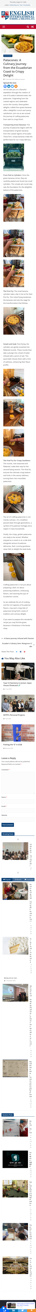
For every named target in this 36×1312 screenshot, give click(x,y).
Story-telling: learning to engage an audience (30, 1193)
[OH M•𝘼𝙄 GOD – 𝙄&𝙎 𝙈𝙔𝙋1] (15, 1165)
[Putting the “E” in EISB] (18, 726)
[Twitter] (12, 86)
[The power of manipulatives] (15, 1239)
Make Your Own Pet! (30, 1127)
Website (4, 815)
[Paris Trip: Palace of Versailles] (15, 1273)
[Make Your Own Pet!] (15, 1134)
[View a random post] (32, 27)
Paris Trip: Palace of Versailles (31, 1267)
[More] (16, 86)
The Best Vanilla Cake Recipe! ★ (31, 950)
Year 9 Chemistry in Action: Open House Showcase (17, 684)
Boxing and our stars (10, 978)
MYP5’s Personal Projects (14, 715)
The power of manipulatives (30, 1231)
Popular (8, 880)
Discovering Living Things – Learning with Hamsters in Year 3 (31, 903)
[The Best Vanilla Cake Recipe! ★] (15, 946)
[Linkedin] (8, 86)
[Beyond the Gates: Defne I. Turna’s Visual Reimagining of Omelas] (15, 1068)
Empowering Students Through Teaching (31, 856)
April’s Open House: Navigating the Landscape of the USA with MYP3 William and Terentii (31, 1016)
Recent (19, 880)
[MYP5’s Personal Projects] (18, 696)
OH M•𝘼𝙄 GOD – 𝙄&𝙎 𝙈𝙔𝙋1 (30, 1159)
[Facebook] (5, 86)
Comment (5, 770)
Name (4, 797)
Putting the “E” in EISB (12, 744)
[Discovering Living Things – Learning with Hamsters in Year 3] (15, 891)
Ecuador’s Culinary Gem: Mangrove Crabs (17, 644)
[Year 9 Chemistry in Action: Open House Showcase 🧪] (18, 664)
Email (3, 806)
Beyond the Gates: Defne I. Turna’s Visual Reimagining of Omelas (30, 1079)
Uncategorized (8, 55)
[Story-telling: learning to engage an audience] (15, 1201)
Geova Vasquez (21, 79)
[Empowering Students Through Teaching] (15, 851)
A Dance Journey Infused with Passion (19, 638)
